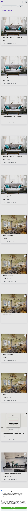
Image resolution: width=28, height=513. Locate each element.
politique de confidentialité (20, 503)
